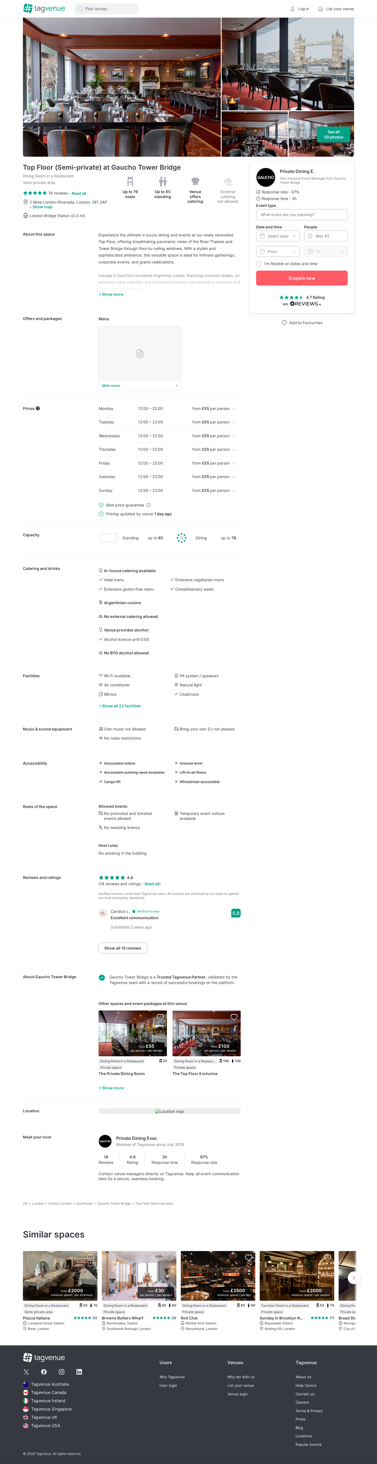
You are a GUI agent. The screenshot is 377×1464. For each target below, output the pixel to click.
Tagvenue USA (45, 1425)
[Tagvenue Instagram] (61, 1372)
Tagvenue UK (44, 1417)
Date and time (269, 227)
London (38, 1203)
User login (168, 1385)
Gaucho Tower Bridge (55, 976)
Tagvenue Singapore (51, 1409)
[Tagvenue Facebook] (44, 1372)
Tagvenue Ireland (48, 1400)
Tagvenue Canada (48, 1392)
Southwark (84, 1203)
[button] (106, 8)
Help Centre (306, 1385)
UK (25, 1203)
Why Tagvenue (172, 1377)
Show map (42, 206)
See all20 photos (333, 134)
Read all (79, 193)
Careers (302, 1402)
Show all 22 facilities (121, 705)
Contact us (305, 1394)
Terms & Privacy (309, 1411)
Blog (299, 1428)
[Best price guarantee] (148, 505)
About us (303, 1377)
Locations (304, 1436)
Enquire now (302, 278)
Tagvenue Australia (50, 1384)
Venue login (237, 1394)
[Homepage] (44, 9)
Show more (113, 1088)
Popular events (309, 1444)
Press (300, 1419)
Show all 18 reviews (122, 948)
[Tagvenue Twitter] (26, 1372)
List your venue (240, 1385)
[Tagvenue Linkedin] (79, 1372)
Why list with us (241, 1377)
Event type (266, 205)
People (310, 227)
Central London (60, 1203)
